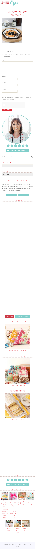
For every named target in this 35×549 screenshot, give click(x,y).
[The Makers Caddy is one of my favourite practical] (17, 212)
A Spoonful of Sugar (9, 7)
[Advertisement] (17, 443)
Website (4, 89)
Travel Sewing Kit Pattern (17, 350)
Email (4, 83)
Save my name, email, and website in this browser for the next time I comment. (16, 98)
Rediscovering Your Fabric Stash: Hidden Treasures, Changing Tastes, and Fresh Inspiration (4, 509)
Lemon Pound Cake (17, 420)
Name (4, 76)
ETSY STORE (23, 195)
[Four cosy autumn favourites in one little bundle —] (17, 267)
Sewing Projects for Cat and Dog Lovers (21, 504)
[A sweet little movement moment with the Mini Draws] (17, 249)
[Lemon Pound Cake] (17, 405)
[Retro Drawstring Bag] (17, 371)
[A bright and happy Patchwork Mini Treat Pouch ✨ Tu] (17, 304)
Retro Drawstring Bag (17, 385)
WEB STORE (11, 195)
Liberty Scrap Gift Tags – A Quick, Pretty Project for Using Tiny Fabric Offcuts (13, 509)
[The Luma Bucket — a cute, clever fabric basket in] (17, 230)
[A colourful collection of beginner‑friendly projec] (17, 285)
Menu (17, 5)
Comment (5, 60)
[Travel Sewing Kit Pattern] (17, 336)
